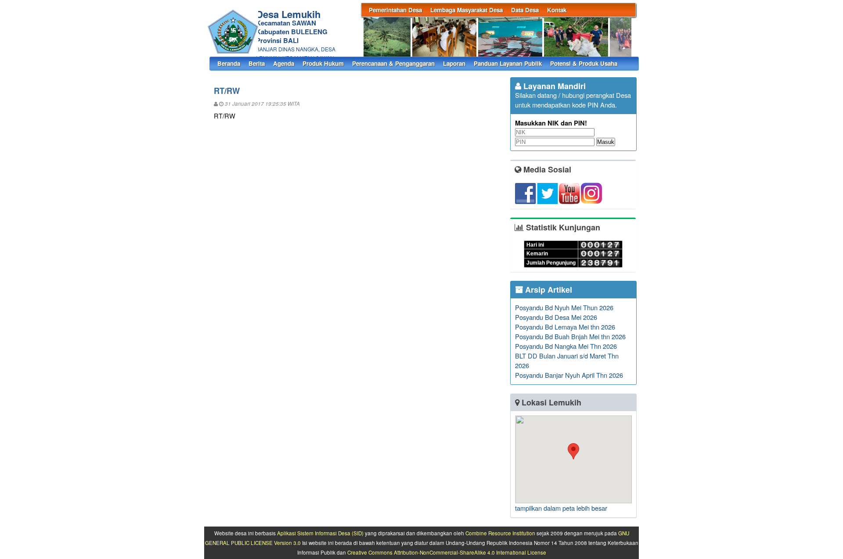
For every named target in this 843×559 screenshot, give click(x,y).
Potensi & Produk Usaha (583, 63)
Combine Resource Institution (500, 533)
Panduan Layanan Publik (508, 63)
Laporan (454, 63)
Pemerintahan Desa (395, 10)
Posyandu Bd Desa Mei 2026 (556, 317)
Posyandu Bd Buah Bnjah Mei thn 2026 (570, 336)
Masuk (605, 142)
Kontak (556, 10)
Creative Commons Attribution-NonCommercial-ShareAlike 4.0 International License (446, 552)
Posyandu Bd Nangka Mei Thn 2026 (566, 346)
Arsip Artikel (547, 289)
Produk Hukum (323, 63)
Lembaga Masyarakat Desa (466, 10)
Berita (257, 63)
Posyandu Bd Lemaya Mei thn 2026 (565, 326)
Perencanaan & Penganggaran (393, 63)
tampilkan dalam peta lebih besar (561, 507)
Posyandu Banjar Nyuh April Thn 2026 (569, 375)
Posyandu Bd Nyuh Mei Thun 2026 (564, 307)
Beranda (228, 63)
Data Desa (525, 10)
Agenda (283, 63)
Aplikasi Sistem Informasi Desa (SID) (320, 533)
